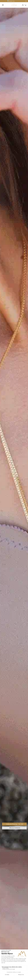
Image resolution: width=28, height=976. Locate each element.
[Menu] (2, 5)
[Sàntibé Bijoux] (14, 5)
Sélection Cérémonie (14, 828)
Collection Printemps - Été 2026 (14, 824)
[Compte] (23, 5)
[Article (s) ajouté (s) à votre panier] (25, 5)
